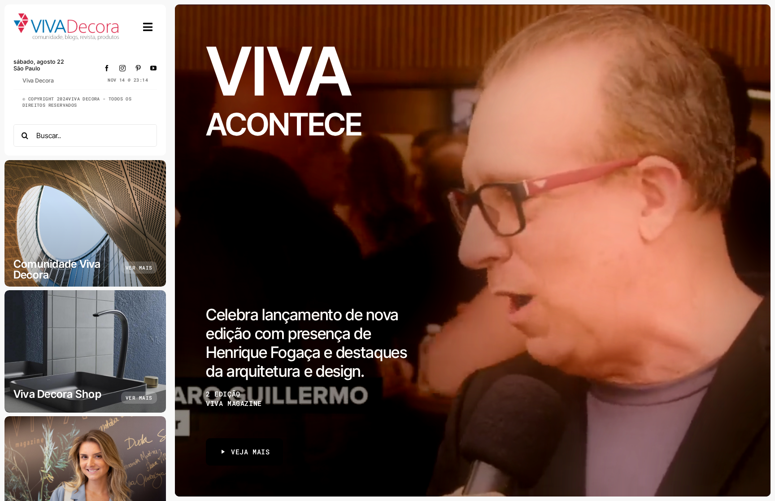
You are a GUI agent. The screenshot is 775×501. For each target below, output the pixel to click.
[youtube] (153, 68)
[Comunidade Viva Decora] (85, 223)
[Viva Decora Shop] (85, 351)
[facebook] (107, 68)
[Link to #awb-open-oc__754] (148, 27)
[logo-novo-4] (66, 17)
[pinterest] (138, 68)
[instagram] (122, 68)
